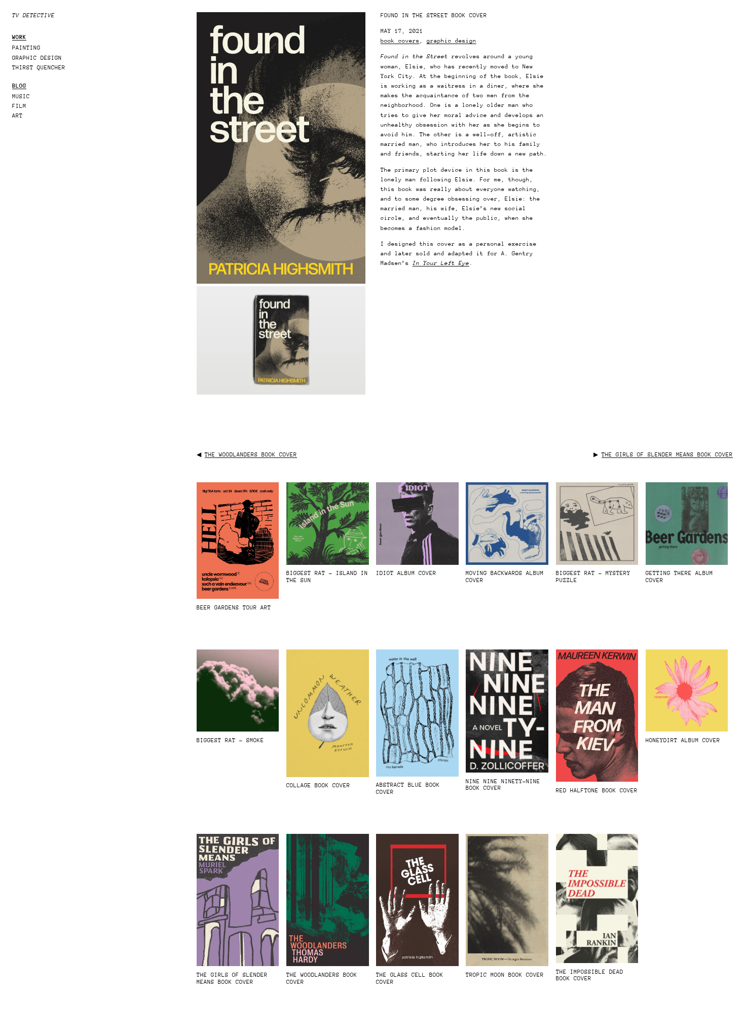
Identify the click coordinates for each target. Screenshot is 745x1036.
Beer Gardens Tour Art (234, 607)
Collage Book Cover (318, 785)
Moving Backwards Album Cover (505, 577)
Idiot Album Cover (406, 573)
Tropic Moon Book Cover (505, 975)
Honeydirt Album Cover (683, 740)
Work (19, 37)
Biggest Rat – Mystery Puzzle (593, 577)
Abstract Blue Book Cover (408, 788)
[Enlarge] (352, 25)
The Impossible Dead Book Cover (589, 975)
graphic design (451, 40)
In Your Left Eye (441, 263)
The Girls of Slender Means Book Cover (667, 454)
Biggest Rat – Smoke (230, 740)
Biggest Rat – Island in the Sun (327, 577)
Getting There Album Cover (679, 577)
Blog (19, 86)
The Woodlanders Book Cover (251, 454)
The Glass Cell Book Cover (409, 978)
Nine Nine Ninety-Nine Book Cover (503, 785)
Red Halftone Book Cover (597, 790)
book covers (400, 40)
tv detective (33, 15)
